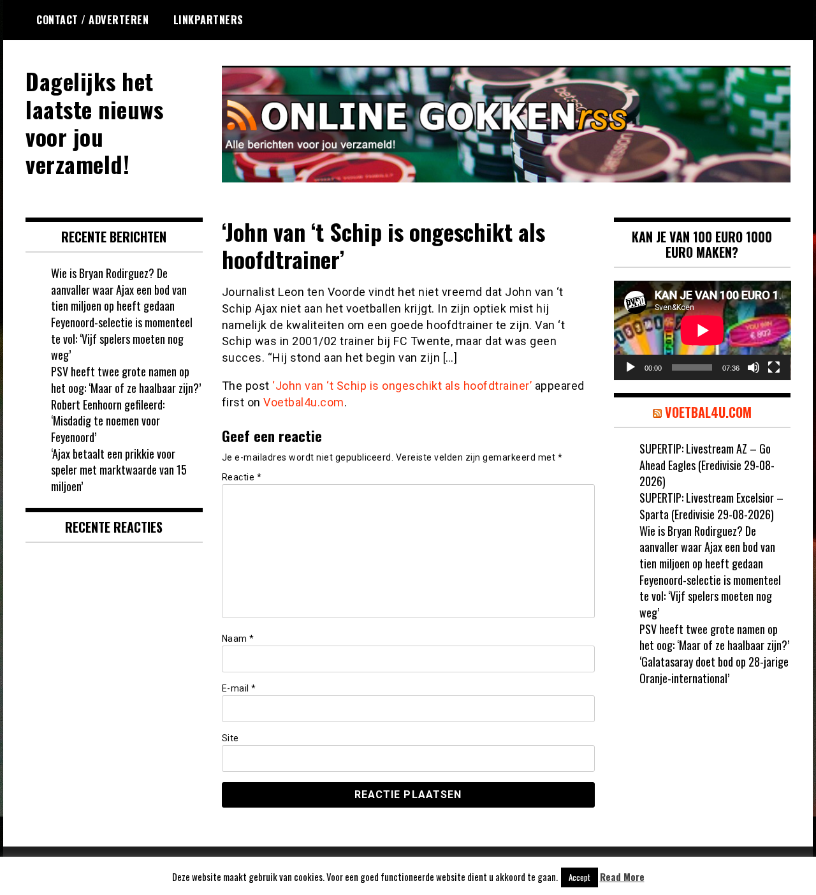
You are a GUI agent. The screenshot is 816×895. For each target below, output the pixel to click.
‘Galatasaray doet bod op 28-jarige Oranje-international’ (714, 669)
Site (230, 738)
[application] (702, 330)
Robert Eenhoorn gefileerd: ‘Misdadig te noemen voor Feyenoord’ (107, 420)
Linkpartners (208, 19)
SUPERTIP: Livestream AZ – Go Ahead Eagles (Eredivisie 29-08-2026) (707, 464)
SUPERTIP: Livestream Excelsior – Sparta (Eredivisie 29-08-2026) (711, 505)
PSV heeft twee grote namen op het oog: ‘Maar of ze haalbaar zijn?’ (126, 379)
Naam (238, 638)
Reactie (242, 477)
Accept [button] (579, 877)
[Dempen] (753, 367)
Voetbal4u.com (303, 402)
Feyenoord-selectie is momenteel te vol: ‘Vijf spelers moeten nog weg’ (122, 338)
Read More (622, 877)
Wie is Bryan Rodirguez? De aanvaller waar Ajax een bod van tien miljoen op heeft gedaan (119, 289)
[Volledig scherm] (774, 367)
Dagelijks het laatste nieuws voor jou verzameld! (94, 122)
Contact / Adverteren (92, 19)
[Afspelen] (630, 367)
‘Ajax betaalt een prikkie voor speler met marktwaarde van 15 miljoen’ (119, 469)
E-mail (239, 688)
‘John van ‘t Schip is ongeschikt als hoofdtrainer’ (402, 385)
